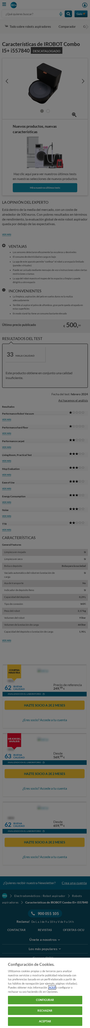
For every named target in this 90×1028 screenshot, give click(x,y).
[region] (45, 993)
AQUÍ (52, 987)
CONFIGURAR (45, 1000)
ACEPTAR (45, 1021)
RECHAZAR (44, 1010)
